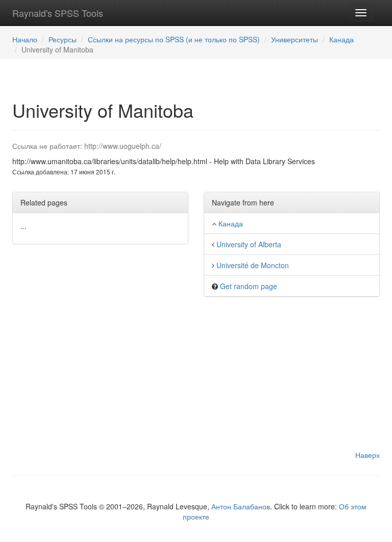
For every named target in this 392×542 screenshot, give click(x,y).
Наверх (367, 455)
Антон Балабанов (240, 506)
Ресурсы (62, 39)
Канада (341, 39)
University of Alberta (248, 244)
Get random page (248, 286)
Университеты (294, 39)
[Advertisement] (196, 378)
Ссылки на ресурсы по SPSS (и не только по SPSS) (174, 39)
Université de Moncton (252, 265)
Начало (24, 39)
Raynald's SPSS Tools (57, 12)
